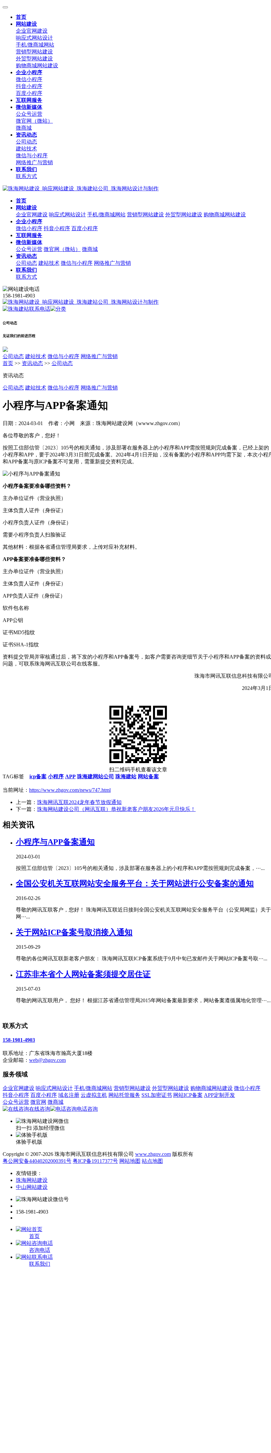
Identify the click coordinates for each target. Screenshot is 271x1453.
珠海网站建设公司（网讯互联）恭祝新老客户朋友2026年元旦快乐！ (116, 809)
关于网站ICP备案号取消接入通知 (74, 932)
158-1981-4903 (19, 1040)
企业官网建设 (32, 31)
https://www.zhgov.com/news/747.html (70, 790)
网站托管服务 (124, 1095)
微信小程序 (29, 79)
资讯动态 (32, 363)
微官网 (38, 1102)
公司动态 (26, 141)
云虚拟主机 (94, 1095)
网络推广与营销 (34, 162)
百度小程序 (29, 93)
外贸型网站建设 (34, 58)
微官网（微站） (34, 121)
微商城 (24, 128)
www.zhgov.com (153, 1154)
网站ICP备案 (188, 1095)
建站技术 (26, 148)
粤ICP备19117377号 (95, 1161)
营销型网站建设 (34, 51)
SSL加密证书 (156, 1095)
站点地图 (152, 1161)
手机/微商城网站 (35, 44)
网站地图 (129, 1161)
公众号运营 (29, 114)
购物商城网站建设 (37, 65)
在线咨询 (39, 1109)
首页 (8, 363)
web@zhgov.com (47, 1060)
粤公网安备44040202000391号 (37, 1161)
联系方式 (26, 176)
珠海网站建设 (32, 1180)
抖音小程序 (29, 86)
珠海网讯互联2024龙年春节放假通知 (79, 802)
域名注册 (68, 1095)
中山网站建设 (32, 1187)
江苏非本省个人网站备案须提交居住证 (83, 974)
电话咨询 (87, 1109)
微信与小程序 (32, 155)
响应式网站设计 (34, 38)
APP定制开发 (219, 1095)
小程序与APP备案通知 (55, 842)
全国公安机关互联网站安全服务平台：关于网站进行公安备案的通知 (135, 883)
